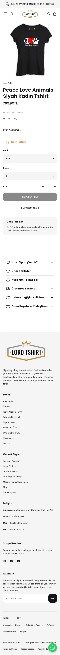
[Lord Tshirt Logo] (30, 14)
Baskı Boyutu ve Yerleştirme (30, 306)
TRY (19, 617)
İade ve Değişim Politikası (28, 297)
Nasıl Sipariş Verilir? (25, 262)
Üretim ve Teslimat (24, 288)
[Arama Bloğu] (49, 13)
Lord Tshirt (8, 83)
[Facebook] (11, 561)
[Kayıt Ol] (52, 598)
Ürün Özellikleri (21, 271)
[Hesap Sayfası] (11, 13)
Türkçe (6, 617)
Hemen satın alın (30, 208)
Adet (6, 186)
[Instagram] (5, 561)
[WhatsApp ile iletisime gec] (52, 647)
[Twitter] (18, 561)
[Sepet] (55, 13)
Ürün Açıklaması (12, 129)
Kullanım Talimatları (25, 280)
